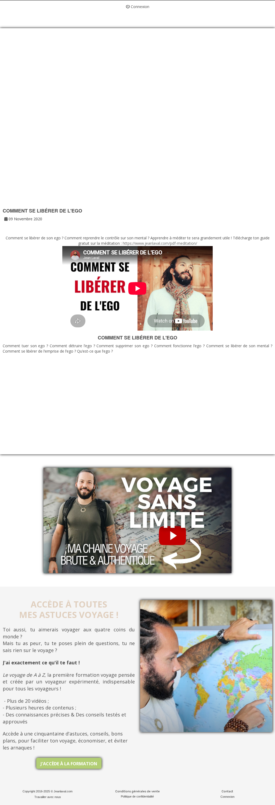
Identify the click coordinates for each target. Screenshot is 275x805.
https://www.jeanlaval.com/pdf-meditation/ (160, 243)
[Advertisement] (137, 77)
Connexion (139, 6)
